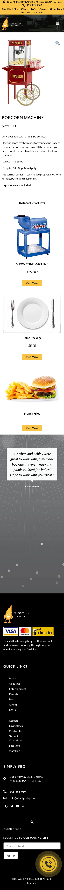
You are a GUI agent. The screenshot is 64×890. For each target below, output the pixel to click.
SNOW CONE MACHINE (32, 264)
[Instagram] (23, 806)
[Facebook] (6, 806)
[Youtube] (17, 806)
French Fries (32, 413)
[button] (57, 23)
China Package (32, 338)
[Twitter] (12, 806)
